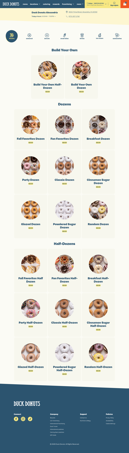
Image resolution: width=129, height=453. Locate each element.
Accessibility (109, 421)
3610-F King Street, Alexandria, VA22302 (83, 12)
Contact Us (83, 418)
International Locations (57, 429)
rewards (56, 4)
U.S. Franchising (54, 421)
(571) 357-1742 (74, 16)
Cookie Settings (110, 423)
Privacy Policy (110, 418)
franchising (67, 4)
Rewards (52, 418)
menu (25, 4)
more (79, 4)
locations (34, 4)
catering (46, 4)
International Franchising (57, 423)
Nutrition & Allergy (85, 421)
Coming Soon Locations (57, 432)
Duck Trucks (53, 426)
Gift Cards (53, 435)
